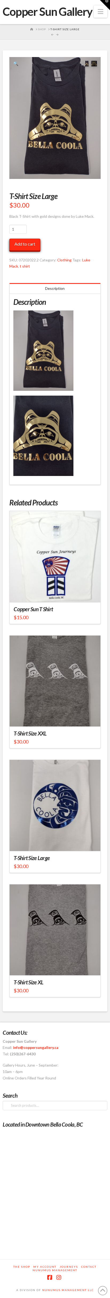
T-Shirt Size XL (28, 982)
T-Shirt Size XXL (30, 733)
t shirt (25, 266)
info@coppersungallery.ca (35, 1047)
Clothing (64, 260)
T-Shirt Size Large (32, 858)
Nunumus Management (55, 1270)
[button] (100, 11)
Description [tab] (55, 288)
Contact (88, 1266)
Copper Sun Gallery (47, 11)
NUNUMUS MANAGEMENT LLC (68, 1290)
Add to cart (24, 243)
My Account (44, 1266)
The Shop (21, 1266)
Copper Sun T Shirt (33, 609)
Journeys (69, 1266)
